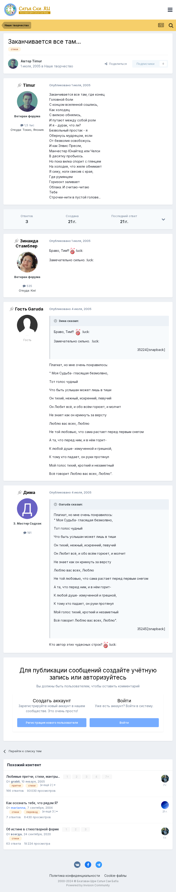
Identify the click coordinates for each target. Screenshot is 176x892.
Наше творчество (58, 66)
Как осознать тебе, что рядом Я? (32, 803)
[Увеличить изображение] (72, 250)
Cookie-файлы (115, 876)
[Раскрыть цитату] (56, 321)
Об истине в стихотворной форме (33, 829)
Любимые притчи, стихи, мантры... (33, 776)
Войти (124, 722)
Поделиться (117, 64)
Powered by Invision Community (88, 885)
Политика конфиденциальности (75, 876)
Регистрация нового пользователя (52, 722)
